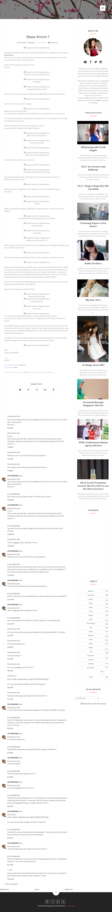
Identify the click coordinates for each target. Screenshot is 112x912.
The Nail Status (90, 623)
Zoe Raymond (69, 906)
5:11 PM (10, 699)
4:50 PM (10, 671)
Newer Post (4, 889)
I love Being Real (22, 365)
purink (91, 677)
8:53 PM (10, 428)
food (90, 652)
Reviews (90, 615)
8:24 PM (10, 753)
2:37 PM (10, 635)
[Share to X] (20, 389)
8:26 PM (10, 838)
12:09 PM (10, 546)
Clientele (99, 710)
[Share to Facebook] (53, 389)
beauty (91, 631)
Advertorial (91, 595)
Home (37, 889)
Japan (91, 607)
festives (91, 647)
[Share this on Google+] (28, 389)
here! (98, 100)
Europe (91, 599)
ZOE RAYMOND (13, 476)
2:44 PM (10, 647)
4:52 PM (10, 687)
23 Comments (41, 43)
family (91, 643)
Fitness (91, 603)
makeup (90, 660)
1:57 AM (10, 459)
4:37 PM (10, 659)
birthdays (91, 635)
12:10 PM (10, 575)
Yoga (90, 627)
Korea (91, 611)
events (91, 639)
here (25, 372)
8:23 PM (10, 728)
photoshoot (54, 43)
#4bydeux (91, 591)
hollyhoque (90, 656)
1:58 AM (10, 471)
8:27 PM (10, 865)
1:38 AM (10, 447)
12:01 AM (10, 879)
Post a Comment (11, 884)
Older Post (69, 889)
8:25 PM (10, 806)
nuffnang (91, 664)
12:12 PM (10, 624)
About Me (88, 710)
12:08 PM (10, 500)
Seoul (90, 619)
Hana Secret (8, 55)
